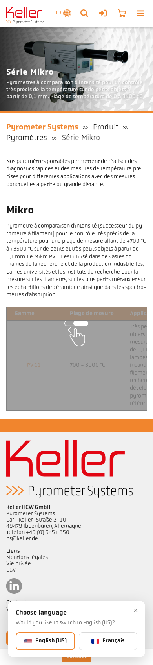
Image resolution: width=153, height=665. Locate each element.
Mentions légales (27, 558)
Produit (105, 127)
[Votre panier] (122, 13)
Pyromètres (26, 138)
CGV (11, 570)
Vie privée (18, 564)
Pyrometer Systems (42, 127)
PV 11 (34, 365)
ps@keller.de (22, 539)
